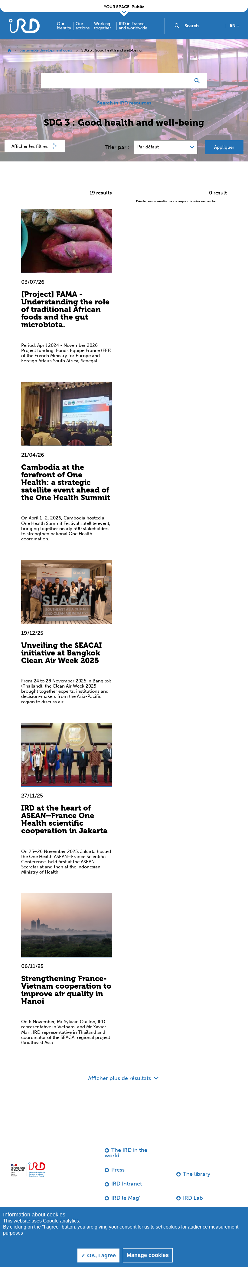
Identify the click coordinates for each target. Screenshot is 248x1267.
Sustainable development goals (46, 50)
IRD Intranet (126, 1183)
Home (9, 50)
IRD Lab (193, 1198)
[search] (202, 25)
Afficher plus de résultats (120, 1078)
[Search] (198, 80)
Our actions (83, 26)
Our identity (64, 26)
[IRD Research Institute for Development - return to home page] (28, 1169)
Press (118, 1169)
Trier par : (117, 147)
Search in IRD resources (124, 103)
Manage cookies (148, 1255)
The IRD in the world (126, 1152)
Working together (102, 26)
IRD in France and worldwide (133, 26)
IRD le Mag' (125, 1198)
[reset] (183, 80)
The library (196, 1174)
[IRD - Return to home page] (24, 25)
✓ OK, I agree (98, 1255)
